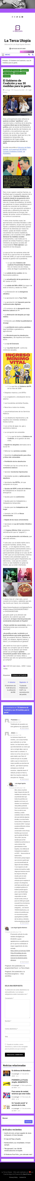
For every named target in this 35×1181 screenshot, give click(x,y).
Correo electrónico (11, 1029)
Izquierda (25, 70)
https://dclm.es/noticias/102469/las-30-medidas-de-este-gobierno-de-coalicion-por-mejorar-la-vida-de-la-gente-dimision (20, 955)
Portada (5, 60)
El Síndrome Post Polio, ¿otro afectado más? (18, 1154)
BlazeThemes (27, 1174)
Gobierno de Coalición (19, 675)
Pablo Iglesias (8, 73)
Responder (25, 728)
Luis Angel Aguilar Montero (19, 927)
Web (6, 1036)
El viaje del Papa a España (12, 1139)
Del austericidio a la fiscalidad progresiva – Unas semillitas (15, 974)
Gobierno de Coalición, (12, 70)
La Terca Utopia (17, 41)
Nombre (8, 1021)
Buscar (5, 1118)
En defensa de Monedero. (21, 1071)
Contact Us (22, 1177)
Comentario (9, 998)
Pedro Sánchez (20, 73)
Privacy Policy (13, 1177)
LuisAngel (7, 90)
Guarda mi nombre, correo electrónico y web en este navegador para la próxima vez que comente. (16, 1047)
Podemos (7, 76)
